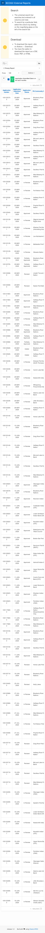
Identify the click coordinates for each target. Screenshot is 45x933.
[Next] (41, 85)
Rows (4, 73)
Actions (30, 73)
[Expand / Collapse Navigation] (3, 3)
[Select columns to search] (5, 63)
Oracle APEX (34, 929)
